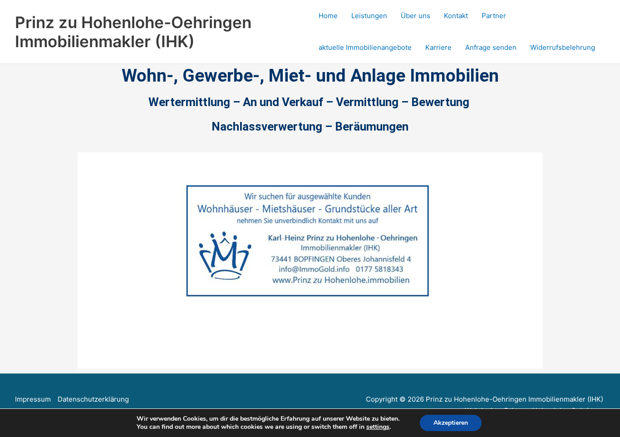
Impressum (33, 399)
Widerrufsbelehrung (562, 47)
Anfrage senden (491, 47)
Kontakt (456, 15)
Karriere (438, 47)
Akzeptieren (450, 422)
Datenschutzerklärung (93, 399)
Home (328, 15)
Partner (494, 15)
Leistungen (369, 15)
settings (377, 427)
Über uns (415, 15)
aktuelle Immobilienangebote (365, 47)
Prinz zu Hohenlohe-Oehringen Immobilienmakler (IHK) (133, 32)
